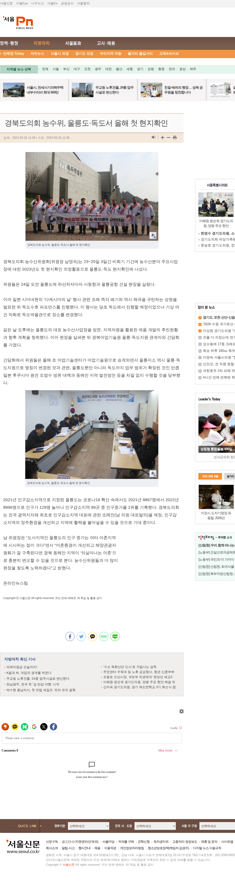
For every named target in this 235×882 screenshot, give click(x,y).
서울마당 (108, 841)
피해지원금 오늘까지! (21, 667)
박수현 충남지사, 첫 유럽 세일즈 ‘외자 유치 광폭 (41, 690)
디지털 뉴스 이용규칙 (207, 848)
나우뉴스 (37, 3)
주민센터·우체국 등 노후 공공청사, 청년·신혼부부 (138, 672)
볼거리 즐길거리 (140, 53)
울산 (119, 69)
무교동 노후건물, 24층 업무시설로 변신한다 (37, 678)
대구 (77, 69)
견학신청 (144, 841)
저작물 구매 (126, 841)
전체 (45, 69)
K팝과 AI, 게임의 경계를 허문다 (28, 673)
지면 (78, 841)
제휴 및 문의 (209, 841)
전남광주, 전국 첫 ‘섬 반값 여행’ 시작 (32, 684)
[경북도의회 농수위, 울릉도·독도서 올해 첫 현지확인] (91, 155)
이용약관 (110, 848)
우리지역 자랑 (110, 53)
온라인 (86, 841)
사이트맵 (227, 841)
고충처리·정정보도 (184, 841)
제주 (193, 69)
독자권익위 (161, 841)
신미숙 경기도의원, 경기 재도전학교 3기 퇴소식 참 (139, 687)
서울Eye (22, 3)
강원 (151, 69)
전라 (172, 69)
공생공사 (67, 3)
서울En (52, 3)
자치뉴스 (37, 53)
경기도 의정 (84, 53)
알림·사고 (68, 848)
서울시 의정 (60, 53)
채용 (97, 848)
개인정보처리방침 (132, 848)
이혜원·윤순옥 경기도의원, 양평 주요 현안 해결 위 (139, 682)
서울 (56, 69)
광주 (98, 69)
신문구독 (52, 841)
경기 (140, 69)
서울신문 (6, 3)
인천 (87, 69)
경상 (182, 69)
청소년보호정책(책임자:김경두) (168, 848)
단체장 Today (13, 53)
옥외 (95, 841)
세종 (129, 69)
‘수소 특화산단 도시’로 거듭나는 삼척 (130, 667)
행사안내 (84, 848)
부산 (66, 69)
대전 (108, 69)
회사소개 (52, 848)
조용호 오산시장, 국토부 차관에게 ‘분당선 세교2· (138, 677)
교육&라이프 (169, 53)
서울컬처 (83, 3)
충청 (161, 69)
